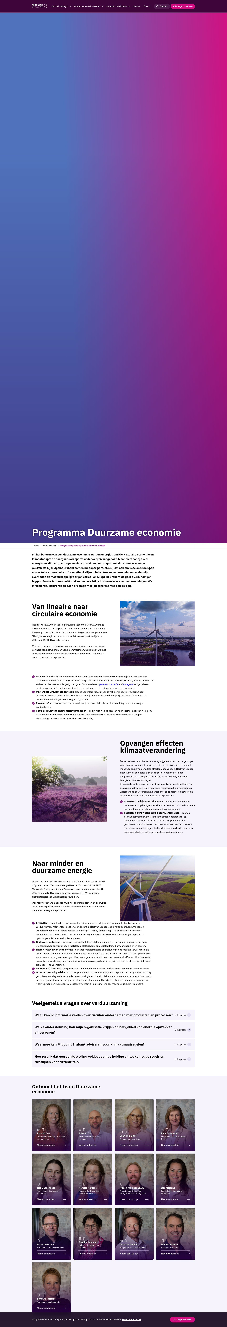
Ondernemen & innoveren (87, 6)
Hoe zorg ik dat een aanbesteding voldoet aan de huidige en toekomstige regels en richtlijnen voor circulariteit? (99, 1059)
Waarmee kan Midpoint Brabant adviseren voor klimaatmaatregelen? (90, 1044)
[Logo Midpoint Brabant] (39, 6)
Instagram (127, 684)
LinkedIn (114, 684)
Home (36, 545)
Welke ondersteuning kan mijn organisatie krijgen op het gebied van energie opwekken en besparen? (103, 1029)
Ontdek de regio (60, 6)
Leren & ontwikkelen (116, 6)
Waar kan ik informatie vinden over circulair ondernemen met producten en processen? (103, 1015)
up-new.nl (103, 684)
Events (147, 6)
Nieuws (136, 6)
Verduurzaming (49, 545)
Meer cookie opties (131, 1319)
